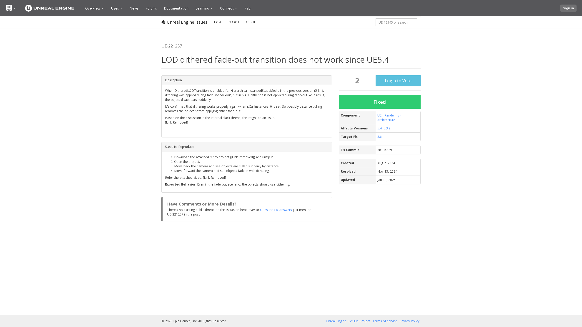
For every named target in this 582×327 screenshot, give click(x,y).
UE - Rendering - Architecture (389, 117)
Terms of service (384, 321)
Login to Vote (398, 80)
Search (234, 22)
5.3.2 (387, 128)
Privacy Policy (409, 321)
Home (218, 22)
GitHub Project (359, 321)
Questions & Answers (276, 210)
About (250, 22)
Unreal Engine (336, 321)
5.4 (379, 128)
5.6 (379, 136)
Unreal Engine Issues (187, 22)
